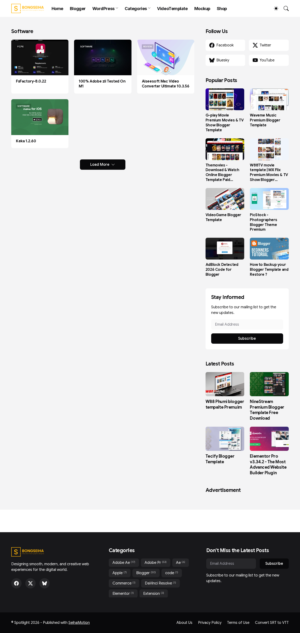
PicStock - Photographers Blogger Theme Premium (263, 222)
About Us (184, 622)
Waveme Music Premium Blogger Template (265, 120)
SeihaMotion (79, 622)
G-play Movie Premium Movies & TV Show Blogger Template (225, 122)
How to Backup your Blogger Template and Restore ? (269, 269)
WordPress (103, 8)
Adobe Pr (156, 562)
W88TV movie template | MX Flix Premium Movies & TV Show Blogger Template (269, 172)
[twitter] (30, 583)
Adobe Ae (123, 562)
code (171, 572)
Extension (153, 593)
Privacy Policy (209, 622)
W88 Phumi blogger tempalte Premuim (225, 404)
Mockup (202, 8)
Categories (136, 8)
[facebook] (16, 583)
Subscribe (247, 338)
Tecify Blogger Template (220, 459)
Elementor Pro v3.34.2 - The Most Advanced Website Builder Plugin (268, 464)
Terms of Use (238, 622)
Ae (180, 562)
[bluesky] (44, 583)
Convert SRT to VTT (272, 622)
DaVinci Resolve (160, 583)
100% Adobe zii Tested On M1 (102, 84)
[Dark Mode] (273, 8)
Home (57, 8)
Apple (119, 572)
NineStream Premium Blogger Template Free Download (267, 410)
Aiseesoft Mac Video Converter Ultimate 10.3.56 (165, 84)
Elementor (123, 593)
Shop (222, 8)
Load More (99, 164)
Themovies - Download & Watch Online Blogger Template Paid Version (222, 172)
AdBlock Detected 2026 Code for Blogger (222, 269)
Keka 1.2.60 (26, 141)
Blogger (78, 8)
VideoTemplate (172, 8)
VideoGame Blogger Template (223, 217)
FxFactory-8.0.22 (31, 81)
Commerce (123, 583)
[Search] (284, 8)
